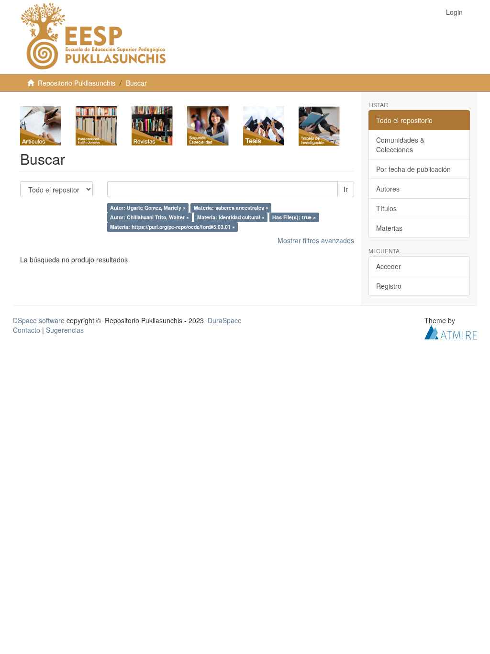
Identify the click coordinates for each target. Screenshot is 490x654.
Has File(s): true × (294, 217)
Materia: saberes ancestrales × (231, 207)
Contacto (26, 330)
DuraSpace (225, 320)
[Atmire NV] (450, 331)
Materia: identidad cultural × (231, 217)
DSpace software (39, 320)
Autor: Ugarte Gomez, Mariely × (148, 207)
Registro (388, 286)
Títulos (386, 208)
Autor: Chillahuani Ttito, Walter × (149, 217)
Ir (346, 189)
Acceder (388, 266)
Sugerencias (65, 330)
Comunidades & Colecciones (400, 144)
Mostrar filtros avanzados (316, 240)
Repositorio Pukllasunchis (76, 83)
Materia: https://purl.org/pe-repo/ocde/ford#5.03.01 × (172, 226)
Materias (389, 228)
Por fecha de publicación (413, 169)
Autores (388, 188)
